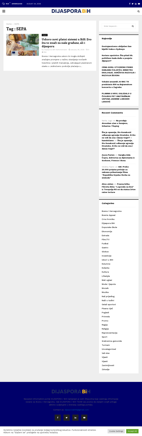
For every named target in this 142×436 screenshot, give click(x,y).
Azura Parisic (108, 155)
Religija (105, 329)
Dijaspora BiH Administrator (55, 50)
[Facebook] (58, 418)
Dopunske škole (109, 227)
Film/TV (105, 239)
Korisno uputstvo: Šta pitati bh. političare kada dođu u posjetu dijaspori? (117, 58)
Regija (105, 325)
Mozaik (105, 288)
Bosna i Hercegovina (111, 211)
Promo (105, 321)
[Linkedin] (75, 418)
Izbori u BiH (107, 260)
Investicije (106, 256)
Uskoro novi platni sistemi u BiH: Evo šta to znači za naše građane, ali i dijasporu (67, 42)
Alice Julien (107, 184)
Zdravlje (105, 369)
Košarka (105, 268)
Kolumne (106, 264)
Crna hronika (108, 219)
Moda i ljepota (109, 284)
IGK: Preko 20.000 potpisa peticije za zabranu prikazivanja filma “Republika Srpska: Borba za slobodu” (116, 172)
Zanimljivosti (108, 365)
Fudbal (105, 243)
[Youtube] (84, 418)
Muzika (105, 292)
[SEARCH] (133, 26)
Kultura (105, 272)
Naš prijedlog (108, 296)
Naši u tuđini (108, 300)
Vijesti (44, 35)
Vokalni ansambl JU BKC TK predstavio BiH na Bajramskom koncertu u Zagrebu (117, 84)
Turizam (106, 345)
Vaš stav (106, 353)
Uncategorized (109, 349)
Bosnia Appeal (108, 215)
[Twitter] (67, 418)
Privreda (106, 316)
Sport (104, 337)
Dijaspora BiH (108, 223)
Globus (105, 251)
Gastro (105, 247)
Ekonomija (107, 231)
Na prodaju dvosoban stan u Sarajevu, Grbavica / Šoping (115, 123)
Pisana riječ (107, 308)
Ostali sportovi (109, 304)
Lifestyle (106, 276)
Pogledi (105, 312)
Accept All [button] (132, 431)
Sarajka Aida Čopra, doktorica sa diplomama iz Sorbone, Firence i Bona (118, 157)
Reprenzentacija (109, 333)
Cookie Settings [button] (116, 431)
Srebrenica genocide (112, 341)
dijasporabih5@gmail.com (77, 410)
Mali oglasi (107, 280)
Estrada (105, 235)
